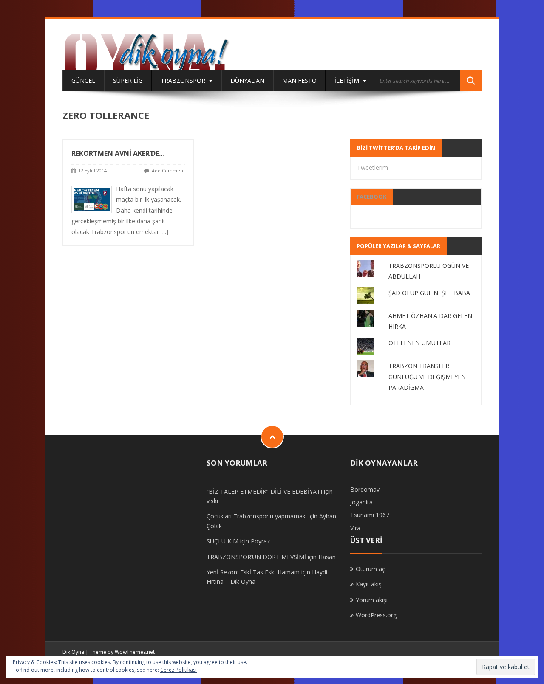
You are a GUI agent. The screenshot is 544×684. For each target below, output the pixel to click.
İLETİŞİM (347, 80)
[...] (164, 232)
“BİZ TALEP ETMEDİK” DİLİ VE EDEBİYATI (264, 491)
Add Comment (168, 170)
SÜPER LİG (128, 80)
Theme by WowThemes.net (122, 652)
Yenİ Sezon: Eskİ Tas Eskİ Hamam (253, 572)
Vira (355, 528)
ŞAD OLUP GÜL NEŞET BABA (429, 293)
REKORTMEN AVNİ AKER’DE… (117, 153)
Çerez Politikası (178, 669)
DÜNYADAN (247, 80)
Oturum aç (370, 569)
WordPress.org (376, 615)
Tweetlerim (372, 167)
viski (212, 501)
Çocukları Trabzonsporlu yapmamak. (257, 516)
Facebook (371, 196)
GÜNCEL (83, 80)
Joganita (361, 502)
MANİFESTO (299, 80)
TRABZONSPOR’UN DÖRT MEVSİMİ (256, 557)
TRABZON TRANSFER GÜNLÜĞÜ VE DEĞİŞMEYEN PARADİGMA (427, 376)
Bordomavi (365, 489)
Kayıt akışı (369, 584)
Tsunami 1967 (369, 515)
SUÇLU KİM (222, 541)
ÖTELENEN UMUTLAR (419, 343)
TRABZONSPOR (184, 80)
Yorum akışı (372, 600)
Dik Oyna (73, 652)
